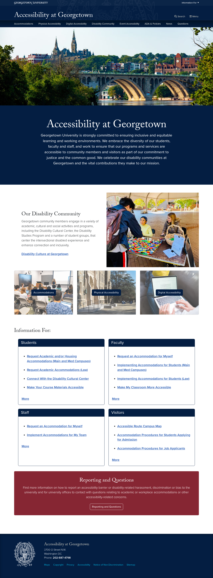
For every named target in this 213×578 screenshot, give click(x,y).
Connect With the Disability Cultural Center (58, 379)
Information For (189, 2)
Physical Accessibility (49, 23)
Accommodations (23, 23)
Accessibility (84, 564)
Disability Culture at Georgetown (44, 254)
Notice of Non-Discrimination (108, 564)
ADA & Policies (153, 23)
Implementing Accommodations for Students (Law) (153, 379)
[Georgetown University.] (31, 2)
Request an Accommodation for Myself (145, 356)
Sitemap (131, 564)
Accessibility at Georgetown (53, 16)
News (169, 23)
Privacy (70, 564)
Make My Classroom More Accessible (144, 387)
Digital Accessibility (76, 23)
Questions (183, 23)
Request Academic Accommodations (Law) (57, 370)
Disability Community (103, 23)
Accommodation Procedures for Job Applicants (151, 448)
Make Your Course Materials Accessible (55, 387)
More (25, 399)
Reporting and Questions (106, 506)
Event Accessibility (129, 23)
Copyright (58, 564)
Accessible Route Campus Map (139, 426)
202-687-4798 (62, 557)
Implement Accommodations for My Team (57, 435)
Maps (47, 564)
